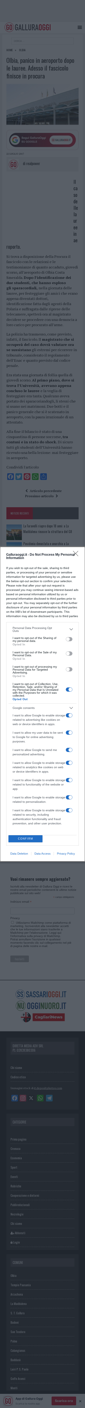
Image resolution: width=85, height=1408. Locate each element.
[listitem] (42, 629)
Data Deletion (19, 853)
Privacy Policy (66, 853)
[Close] (77, 555)
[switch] (69, 639)
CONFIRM (25, 838)
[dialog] (42, 704)
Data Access (42, 853)
